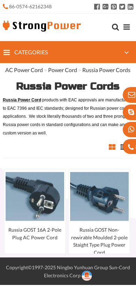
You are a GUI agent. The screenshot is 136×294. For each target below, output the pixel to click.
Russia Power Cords (106, 70)
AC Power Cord (24, 70)
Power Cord (62, 70)
